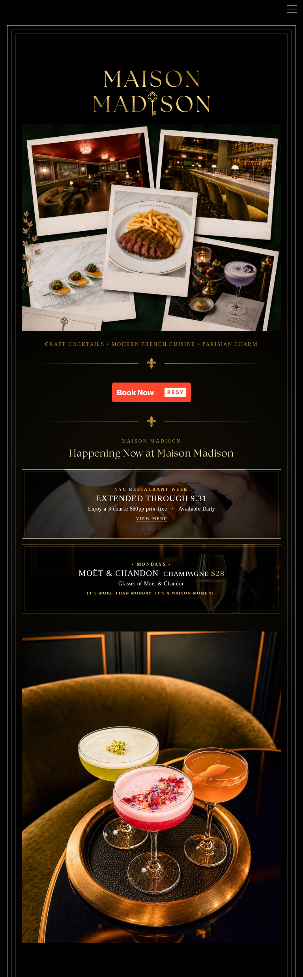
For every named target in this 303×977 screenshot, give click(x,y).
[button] (151, 392)
